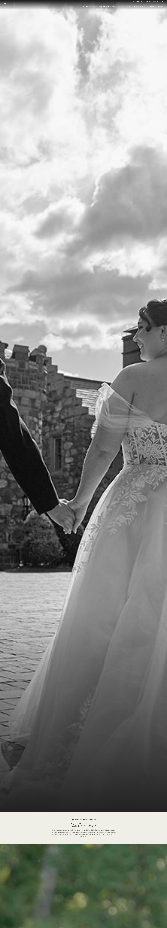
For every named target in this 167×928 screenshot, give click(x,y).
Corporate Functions (108, 6)
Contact (161, 1)
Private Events (125, 6)
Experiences (149, 1)
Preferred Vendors (157, 6)
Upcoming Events (138, 1)
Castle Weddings (90, 6)
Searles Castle (141, 6)
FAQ (155, 1)
